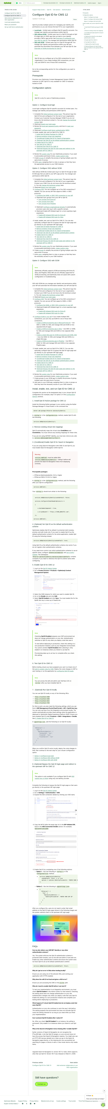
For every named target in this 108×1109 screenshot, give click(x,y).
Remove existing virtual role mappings (48, 136)
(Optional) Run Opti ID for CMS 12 (47, 146)
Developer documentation (50, 3)
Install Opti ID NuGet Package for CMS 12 (49, 134)
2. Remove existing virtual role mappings (93, 30)
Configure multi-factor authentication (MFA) (55, 130)
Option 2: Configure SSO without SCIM (46, 758)
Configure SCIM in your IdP (43, 316)
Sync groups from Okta (45, 201)
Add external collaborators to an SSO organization (13, 18)
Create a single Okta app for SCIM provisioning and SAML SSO (56, 335)
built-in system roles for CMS (44, 669)
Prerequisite (85, 13)
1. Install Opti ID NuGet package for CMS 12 (93, 27)
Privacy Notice (34, 1101)
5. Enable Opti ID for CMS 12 (44, 718)
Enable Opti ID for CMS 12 (44, 142)
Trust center (72, 1101)
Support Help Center (38, 9)
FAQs (84, 51)
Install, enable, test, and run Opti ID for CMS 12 (93, 24)
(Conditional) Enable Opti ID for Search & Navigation (53, 138)
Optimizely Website (10, 1101)
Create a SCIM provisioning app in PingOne (50, 341)
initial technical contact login (53, 114)
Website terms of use (47, 1101)
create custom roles (62, 156)
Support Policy (22, 1101)
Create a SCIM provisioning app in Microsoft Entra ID (53, 323)
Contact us (41, 1084)
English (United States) (11, 1103)
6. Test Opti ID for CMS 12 (90, 42)
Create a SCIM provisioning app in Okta (49, 329)
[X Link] (27, 1103)
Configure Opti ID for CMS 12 (13, 15)
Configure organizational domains (54, 207)
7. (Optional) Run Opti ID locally (91, 44)
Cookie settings (61, 1101)
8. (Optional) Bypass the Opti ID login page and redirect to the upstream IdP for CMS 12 (93, 48)
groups (41, 158)
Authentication (66, 9)
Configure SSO (39, 189)
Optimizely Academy (79, 3)
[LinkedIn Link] (31, 1103)
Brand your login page (48, 124)
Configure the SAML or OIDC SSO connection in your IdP (54, 195)
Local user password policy (12, 22)
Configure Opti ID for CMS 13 (41, 1065)
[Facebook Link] (23, 1103)
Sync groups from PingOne (47, 203)
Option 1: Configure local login (44, 756)
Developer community (65, 3)
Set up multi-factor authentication (14, 27)
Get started (56, 9)
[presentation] (37, 1034)
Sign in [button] (99, 3)
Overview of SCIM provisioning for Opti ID (47, 48)
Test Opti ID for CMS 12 (44, 144)
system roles (46, 154)
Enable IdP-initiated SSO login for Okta (50, 217)
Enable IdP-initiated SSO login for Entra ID (51, 215)
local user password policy (50, 126)
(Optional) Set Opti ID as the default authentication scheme (55, 140)
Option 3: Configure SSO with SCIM (45, 760)
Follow (75, 19)
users (40, 162)
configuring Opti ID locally (65, 671)
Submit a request (92, 3)
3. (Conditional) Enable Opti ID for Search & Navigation (93, 33)
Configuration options (88, 15)
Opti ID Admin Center (50, 568)
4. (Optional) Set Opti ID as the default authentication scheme (93, 37)
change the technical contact (51, 185)
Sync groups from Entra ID (47, 199)
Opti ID (49, 9)
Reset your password (10, 24)
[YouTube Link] (35, 1103)
